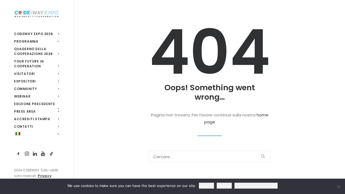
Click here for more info (256, 185)
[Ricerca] (209, 157)
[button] (18, 154)
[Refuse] (338, 186)
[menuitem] (18, 154)
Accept (206, 185)
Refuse (224, 185)
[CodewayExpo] (36, 14)
